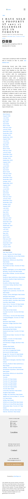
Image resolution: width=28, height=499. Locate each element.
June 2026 (6, 120)
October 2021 (7, 223)
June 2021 (6, 231)
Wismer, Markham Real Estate (11, 411)
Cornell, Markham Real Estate (11, 288)
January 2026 (7, 129)
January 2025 (7, 152)
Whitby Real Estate (8, 400)
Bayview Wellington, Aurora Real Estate (14, 269)
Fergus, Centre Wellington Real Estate (14, 294)
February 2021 (7, 239)
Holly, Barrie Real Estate (10, 310)
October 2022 (7, 204)
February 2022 (7, 218)
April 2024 (6, 170)
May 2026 (5, 121)
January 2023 (7, 198)
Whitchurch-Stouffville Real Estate (13, 402)
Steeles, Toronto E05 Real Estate (12, 367)
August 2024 (6, 162)
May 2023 (5, 191)
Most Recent (6, 114)
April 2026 (6, 123)
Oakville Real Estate (8, 340)
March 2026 (6, 125)
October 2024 (7, 158)
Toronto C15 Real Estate (10, 385)
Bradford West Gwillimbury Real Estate (14, 277)
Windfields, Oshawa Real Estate (12, 410)
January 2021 (7, 241)
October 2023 (7, 181)
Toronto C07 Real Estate (10, 381)
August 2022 (6, 206)
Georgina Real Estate (9, 296)
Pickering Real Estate (9, 348)
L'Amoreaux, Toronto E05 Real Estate (13, 315)
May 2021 (5, 233)
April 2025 (6, 146)
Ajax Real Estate (7, 252)
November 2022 (7, 202)
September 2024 (8, 160)
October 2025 (7, 135)
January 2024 (7, 175)
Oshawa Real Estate (8, 346)
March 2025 (6, 148)
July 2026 (6, 118)
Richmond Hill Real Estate (10, 352)
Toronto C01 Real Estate (10, 379)
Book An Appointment (14, 464)
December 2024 (7, 154)
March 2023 (6, 195)
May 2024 (6, 168)
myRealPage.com (17, 476)
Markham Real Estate (9, 321)
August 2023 (6, 185)
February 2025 (7, 150)
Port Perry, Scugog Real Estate (11, 350)
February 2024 (7, 173)
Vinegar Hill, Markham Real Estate (13, 394)
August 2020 (6, 244)
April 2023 (6, 193)
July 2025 (6, 141)
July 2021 (5, 229)
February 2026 (7, 127)
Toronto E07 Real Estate (10, 387)
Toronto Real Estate (8, 388)
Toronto (5, 377)
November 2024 (7, 156)
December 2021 (7, 221)
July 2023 (6, 187)
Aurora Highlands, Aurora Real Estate (13, 256)
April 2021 (6, 235)
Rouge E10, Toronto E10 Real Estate (13, 354)
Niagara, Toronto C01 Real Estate (12, 338)
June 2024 (6, 166)
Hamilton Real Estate (9, 302)
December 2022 (7, 200)
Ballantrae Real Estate (9, 258)
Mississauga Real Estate (10, 329)
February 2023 (7, 196)
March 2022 (6, 216)
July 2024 (6, 164)
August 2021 (6, 227)
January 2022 (7, 219)
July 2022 (6, 208)
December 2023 (7, 177)
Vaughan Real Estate (9, 392)
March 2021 (6, 237)
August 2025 (6, 139)
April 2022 (6, 214)
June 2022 (6, 210)
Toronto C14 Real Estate (10, 383)
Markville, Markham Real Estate (12, 327)
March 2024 (6, 171)
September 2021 (7, 225)
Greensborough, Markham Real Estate (14, 298)
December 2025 (7, 131)
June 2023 (6, 189)
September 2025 (8, 137)
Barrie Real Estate (8, 264)
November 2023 (7, 179)
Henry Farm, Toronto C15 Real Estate (13, 304)
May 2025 (5, 145)
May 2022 (5, 212)
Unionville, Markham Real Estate (12, 390)
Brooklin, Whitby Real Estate (11, 283)
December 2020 (7, 243)
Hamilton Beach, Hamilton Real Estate (14, 300)
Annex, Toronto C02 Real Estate (12, 254)
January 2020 (7, 246)
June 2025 (6, 143)
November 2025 (7, 133)
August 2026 (6, 116)
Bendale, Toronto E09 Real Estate (12, 271)
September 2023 (8, 183)
